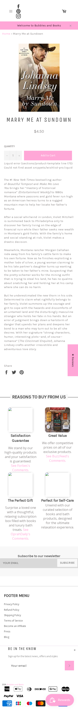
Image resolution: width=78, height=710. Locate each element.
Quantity (9, 146)
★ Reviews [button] (73, 360)
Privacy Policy (11, 604)
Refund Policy (11, 610)
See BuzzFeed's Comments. (57, 458)
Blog (6, 637)
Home (6, 33)
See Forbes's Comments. (20, 467)
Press (7, 631)
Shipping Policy (12, 615)
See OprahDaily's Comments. (20, 534)
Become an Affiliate (15, 626)
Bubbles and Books (15, 684)
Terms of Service (13, 620)
